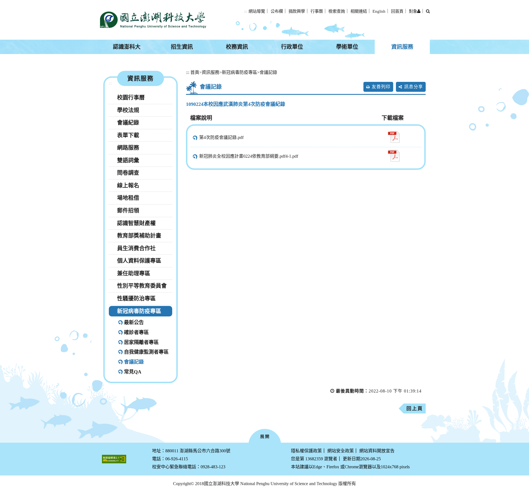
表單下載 (128, 135)
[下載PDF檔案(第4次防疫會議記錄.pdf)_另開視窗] (393, 137)
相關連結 (358, 11)
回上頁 (414, 408)
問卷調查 (128, 173)
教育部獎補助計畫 (139, 236)
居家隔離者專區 (141, 342)
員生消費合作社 (136, 248)
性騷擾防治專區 (136, 298)
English (379, 11)
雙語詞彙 (128, 160)
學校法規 (128, 110)
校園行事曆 (131, 98)
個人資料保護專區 (139, 261)
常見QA (132, 372)
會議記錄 (134, 362)
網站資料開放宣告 (377, 450)
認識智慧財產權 (136, 223)
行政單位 (292, 47)
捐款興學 (296, 11)
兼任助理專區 (133, 273)
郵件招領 (128, 211)
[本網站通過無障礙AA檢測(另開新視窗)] (114, 459)
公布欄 (277, 11)
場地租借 (128, 198)
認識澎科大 (127, 47)
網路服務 (128, 148)
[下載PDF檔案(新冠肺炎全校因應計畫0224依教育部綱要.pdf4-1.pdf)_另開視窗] (393, 156)
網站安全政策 (340, 450)
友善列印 (381, 86)
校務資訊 (237, 47)
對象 (413, 11)
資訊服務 (402, 47)
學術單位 (347, 47)
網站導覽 (257, 11)
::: (245, 12)
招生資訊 (182, 47)
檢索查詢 (336, 11)
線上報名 (128, 185)
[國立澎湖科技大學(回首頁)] (153, 20)
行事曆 (317, 11)
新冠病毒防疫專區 (139, 311)
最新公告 (134, 322)
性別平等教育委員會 (142, 286)
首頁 (194, 72)
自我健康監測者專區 (146, 352)
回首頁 (397, 11)
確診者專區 (136, 332)
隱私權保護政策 (306, 450)
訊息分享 (413, 86)
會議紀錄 (128, 123)
